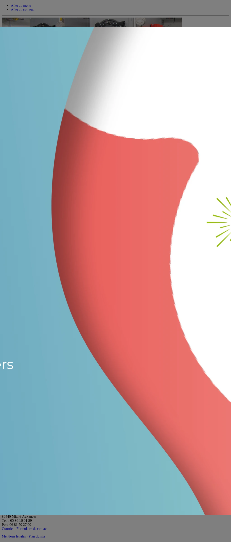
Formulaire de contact (31, 529)
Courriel (8, 529)
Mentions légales (14, 536)
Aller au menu (21, 5)
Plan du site (37, 536)
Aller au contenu (23, 9)
